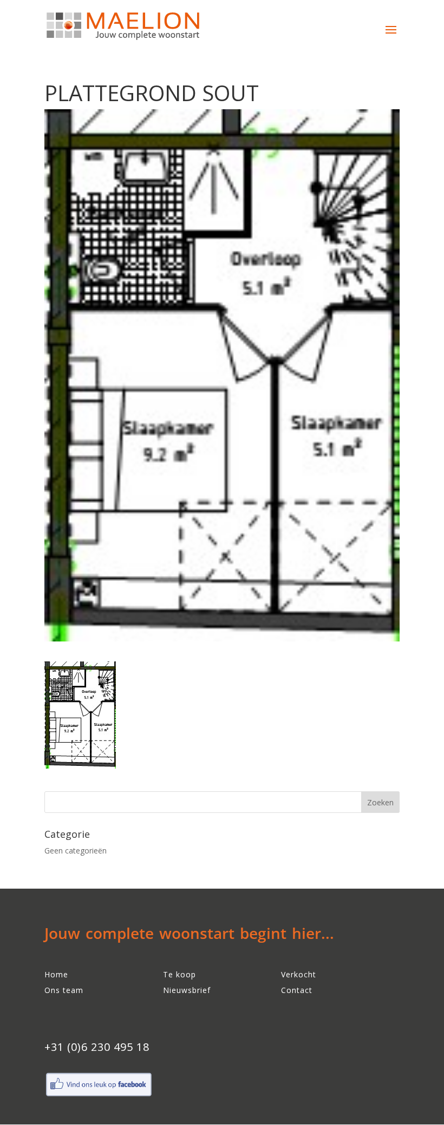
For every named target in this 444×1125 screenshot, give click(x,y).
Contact (296, 990)
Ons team (63, 990)
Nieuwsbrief (187, 990)
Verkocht (298, 974)
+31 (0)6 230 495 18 (96, 1047)
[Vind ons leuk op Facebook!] (98, 1095)
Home (56, 974)
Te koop (179, 974)
